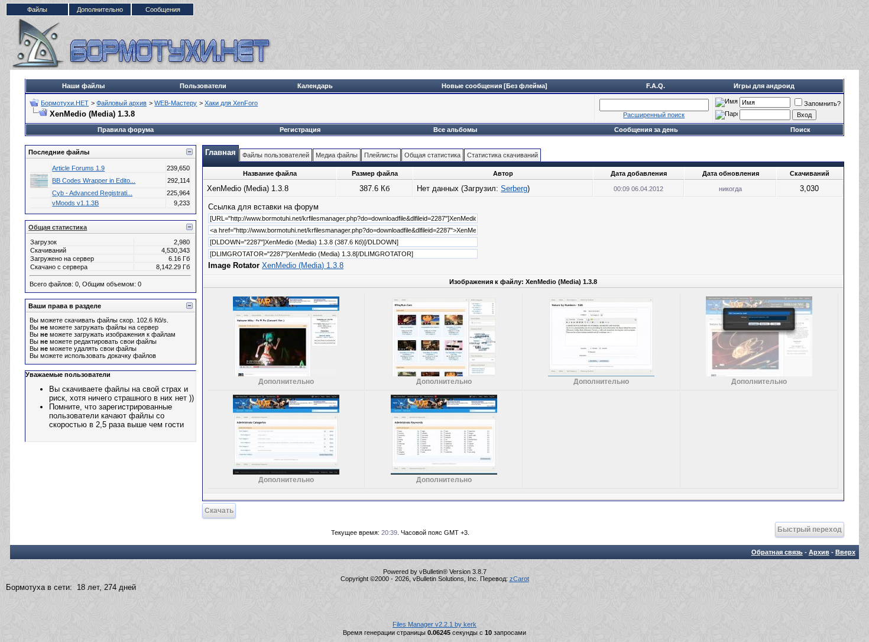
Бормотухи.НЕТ (65, 103)
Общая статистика (57, 227)
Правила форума (126, 129)
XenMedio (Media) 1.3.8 (302, 265)
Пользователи (203, 85)
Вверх (845, 552)
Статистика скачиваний (502, 155)
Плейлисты (381, 155)
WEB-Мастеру (175, 103)
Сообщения (162, 9)
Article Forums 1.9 (78, 168)
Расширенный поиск (654, 114)
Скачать (219, 510)
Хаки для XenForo (231, 103)
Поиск (800, 129)
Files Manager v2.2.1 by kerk (434, 624)
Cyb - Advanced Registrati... (92, 192)
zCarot (519, 578)
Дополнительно (100, 9)
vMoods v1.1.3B (75, 203)
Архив (819, 552)
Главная (220, 152)
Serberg (514, 188)
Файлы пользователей (275, 155)
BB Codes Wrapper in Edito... (93, 180)
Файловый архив (121, 103)
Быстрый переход (809, 529)
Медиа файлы (337, 155)
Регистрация (300, 129)
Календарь (315, 85)
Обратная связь (777, 552)
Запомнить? (822, 103)
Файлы (37, 9)
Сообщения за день (646, 129)
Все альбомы (455, 129)
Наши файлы (83, 85)
